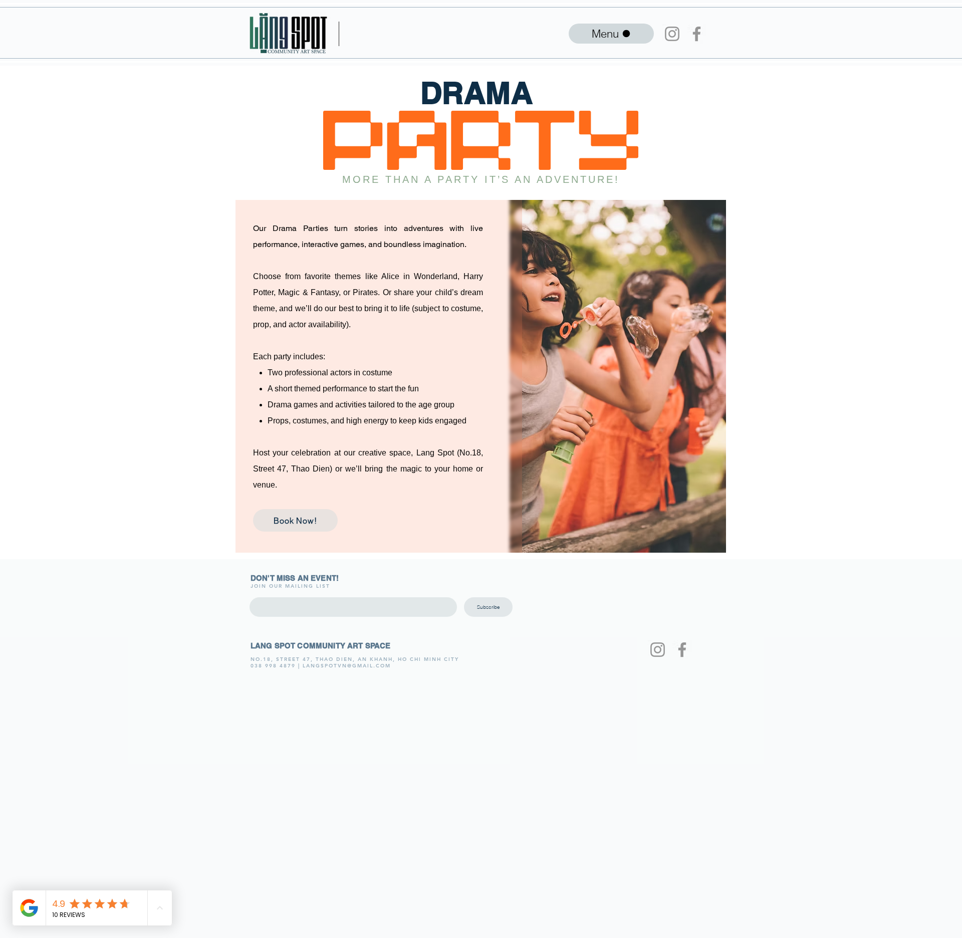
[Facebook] (696, 34)
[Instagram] (672, 34)
